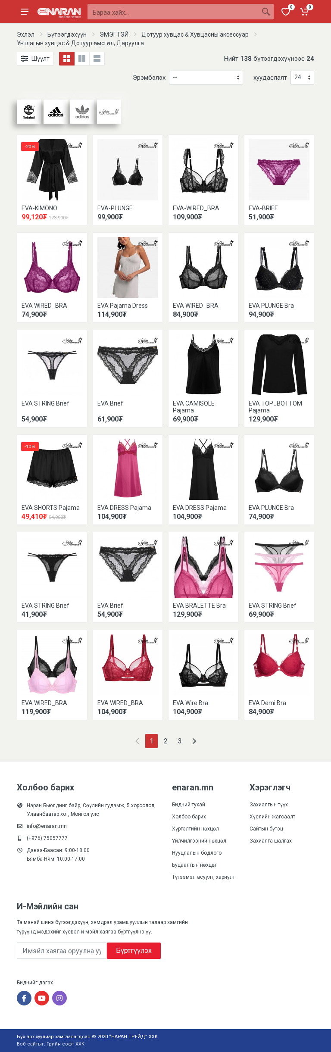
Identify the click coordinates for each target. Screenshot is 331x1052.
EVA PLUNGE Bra (271, 305)
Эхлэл (25, 34)
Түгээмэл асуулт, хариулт (203, 877)
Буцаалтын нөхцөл (195, 865)
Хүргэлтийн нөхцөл (195, 829)
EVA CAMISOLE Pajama (194, 407)
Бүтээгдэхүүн (67, 34)
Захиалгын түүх (269, 805)
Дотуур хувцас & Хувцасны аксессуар (195, 34)
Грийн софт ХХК (65, 1044)
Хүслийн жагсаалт (272, 817)
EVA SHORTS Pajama (51, 507)
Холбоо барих (189, 817)
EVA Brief (110, 403)
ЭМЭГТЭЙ (114, 34)
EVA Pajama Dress (122, 305)
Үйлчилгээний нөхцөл (199, 841)
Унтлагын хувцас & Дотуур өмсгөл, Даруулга (80, 43)
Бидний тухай (188, 805)
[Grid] (67, 59)
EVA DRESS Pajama (124, 507)
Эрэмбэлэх (149, 77)
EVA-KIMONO (39, 208)
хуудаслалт (270, 77)
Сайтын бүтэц (266, 829)
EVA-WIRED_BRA (196, 208)
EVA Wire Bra (190, 702)
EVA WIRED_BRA (44, 305)
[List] (97, 59)
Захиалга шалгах (271, 841)
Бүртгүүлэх (134, 950)
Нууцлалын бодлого (197, 853)
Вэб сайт (27, 1044)
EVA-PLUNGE (115, 208)
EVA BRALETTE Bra (199, 605)
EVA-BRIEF (263, 208)
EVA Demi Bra (267, 702)
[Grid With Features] (82, 59)
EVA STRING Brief (45, 403)
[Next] (194, 741)
